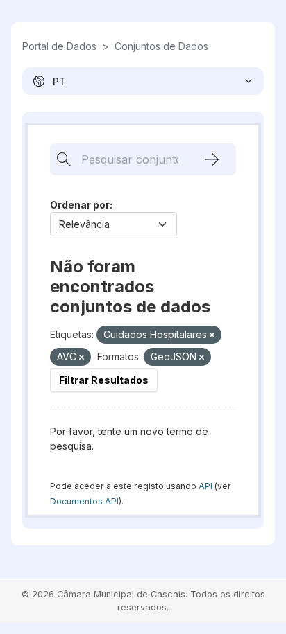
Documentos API (84, 501)
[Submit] (211, 159)
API (205, 486)
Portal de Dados (59, 46)
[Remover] (212, 335)
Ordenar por (80, 205)
